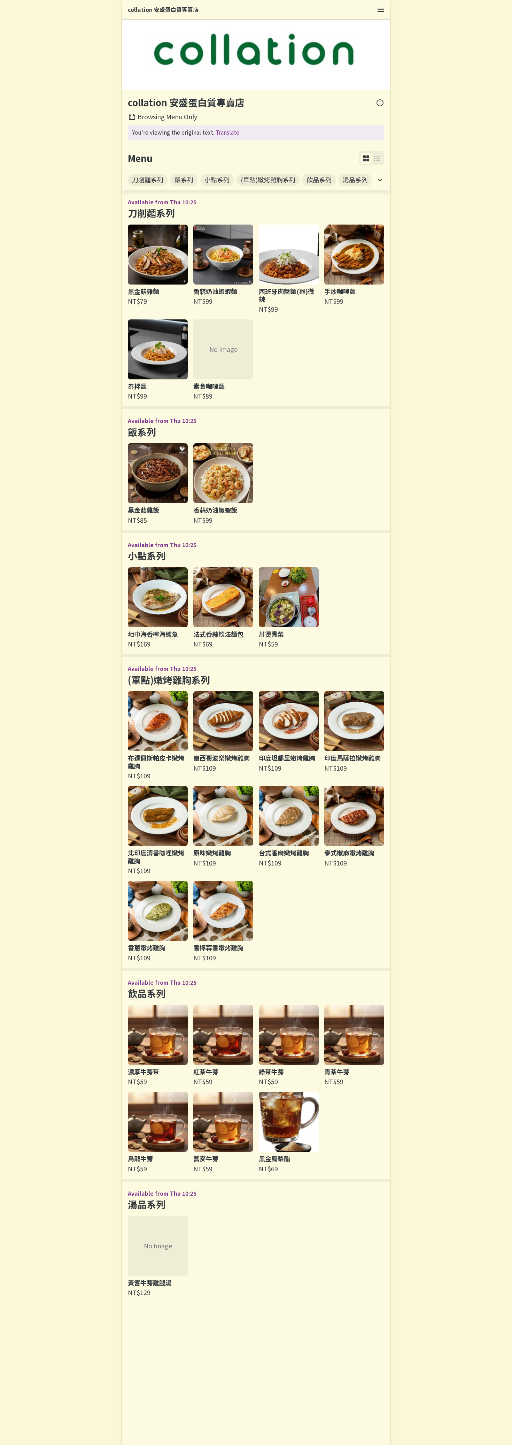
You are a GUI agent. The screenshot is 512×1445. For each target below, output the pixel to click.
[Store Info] (380, 103)
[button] (366, 158)
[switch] (366, 158)
